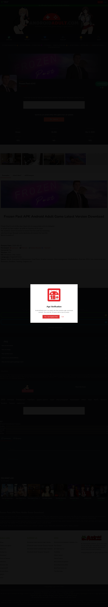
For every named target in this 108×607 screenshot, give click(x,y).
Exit (63, 317)
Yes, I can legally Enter (51, 317)
